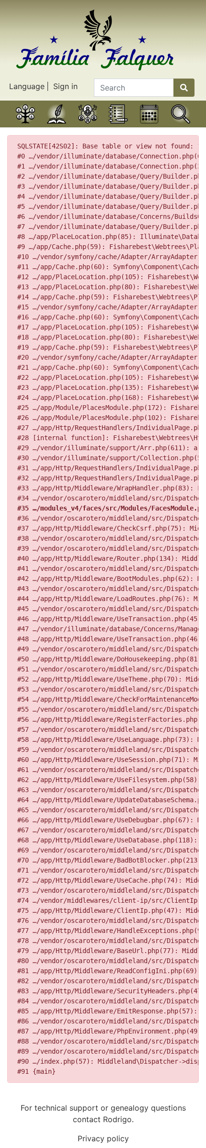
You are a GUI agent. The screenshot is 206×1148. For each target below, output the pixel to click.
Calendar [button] (149, 126)
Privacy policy (103, 1138)
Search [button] (180, 126)
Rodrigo (117, 1119)
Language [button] (27, 86)
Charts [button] (87, 126)
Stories (56, 126)
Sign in (65, 86)
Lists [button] (118, 126)
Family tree (25, 126)
